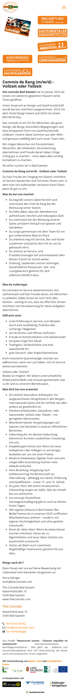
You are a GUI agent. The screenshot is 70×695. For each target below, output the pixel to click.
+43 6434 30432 (15, 623)
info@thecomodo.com (20, 627)
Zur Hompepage (16, 631)
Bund (32, 661)
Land (39, 661)
